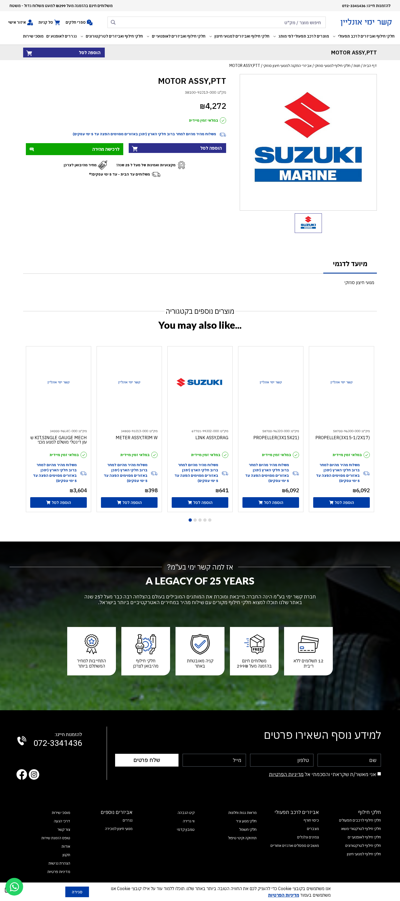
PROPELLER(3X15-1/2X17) (342, 437)
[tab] (350, 264)
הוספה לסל (89, 52)
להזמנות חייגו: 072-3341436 (366, 5)
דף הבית (370, 65)
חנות (356, 65)
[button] (363, 36)
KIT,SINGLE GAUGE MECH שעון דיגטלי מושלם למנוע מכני (58, 440)
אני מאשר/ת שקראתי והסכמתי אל (322, 774)
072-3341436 (57, 740)
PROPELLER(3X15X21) (276, 437)
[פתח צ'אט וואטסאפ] (14, 887)
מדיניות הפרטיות (286, 774)
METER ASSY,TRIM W (137, 437)
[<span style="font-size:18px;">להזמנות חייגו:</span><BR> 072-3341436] (21, 740)
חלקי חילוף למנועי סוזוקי (332, 65)
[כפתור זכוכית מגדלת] (113, 22)
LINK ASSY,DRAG (211, 437)
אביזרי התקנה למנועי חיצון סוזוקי (287, 65)
